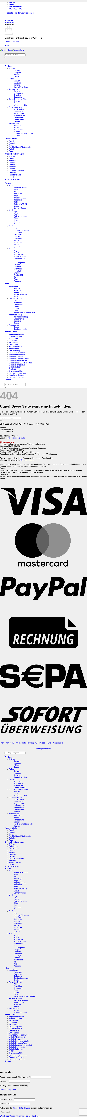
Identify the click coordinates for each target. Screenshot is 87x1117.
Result (16, 253)
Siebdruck (18, 292)
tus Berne (13, 340)
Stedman (17, 267)
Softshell (12, 167)
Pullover (12, 173)
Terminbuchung (27, 460)
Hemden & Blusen (16, 171)
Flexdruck (18, 288)
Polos (11, 79)
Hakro (16, 220)
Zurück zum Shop (12, 42)
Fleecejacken (19, 111)
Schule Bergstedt (16, 357)
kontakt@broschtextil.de (15, 438)
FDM (16, 212)
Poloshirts (18, 303)
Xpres (16, 277)
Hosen (11, 177)
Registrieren (5, 1112)
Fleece (12, 163)
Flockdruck (18, 290)
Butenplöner (14, 349)
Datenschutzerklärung (21, 1108)
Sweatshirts (13, 89)
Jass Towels (18, 232)
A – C (11, 186)
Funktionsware (15, 175)
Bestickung (18, 297)
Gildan (16, 218)
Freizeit (12, 143)
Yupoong (17, 281)
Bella (16, 202)
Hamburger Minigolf (17, 377)
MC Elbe (12, 369)
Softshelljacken (20, 115)
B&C (15, 192)
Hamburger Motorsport (18, 373)
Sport (11, 151)
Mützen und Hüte (20, 105)
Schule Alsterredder (17, 355)
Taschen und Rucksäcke (23, 134)
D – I (11, 210)
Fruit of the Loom (20, 216)
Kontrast (17, 85)
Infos (7, 284)
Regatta (17, 251)
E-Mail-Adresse (7, 1099)
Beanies (17, 101)
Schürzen (17, 321)
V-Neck (16, 75)
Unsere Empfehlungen (14, 154)
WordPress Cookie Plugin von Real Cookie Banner (20, 1116)
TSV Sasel (13, 338)
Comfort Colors (20, 208)
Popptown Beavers (16, 375)
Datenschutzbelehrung (25, 743)
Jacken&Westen (15, 107)
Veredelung (13, 286)
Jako (11, 145)
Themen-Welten (11, 138)
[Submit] (5, 57)
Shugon (17, 265)
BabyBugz (18, 194)
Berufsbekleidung (21, 317)
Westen (17, 121)
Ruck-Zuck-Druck (12, 180)
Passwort (4, 1081)
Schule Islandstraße (17, 365)
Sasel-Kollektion (15, 336)
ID (14, 224)
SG (15, 261)
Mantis (16, 240)
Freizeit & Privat (15, 299)
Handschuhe (19, 130)
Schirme (17, 132)
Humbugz (17, 222)
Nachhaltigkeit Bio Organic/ (20, 147)
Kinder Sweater (20, 97)
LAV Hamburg (14, 351)
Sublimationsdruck (21, 295)
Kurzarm (17, 71)
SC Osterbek (14, 343)
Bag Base (18, 196)
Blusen (16, 323)
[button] (9, 21)
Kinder (16, 77)
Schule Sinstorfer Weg (18, 361)
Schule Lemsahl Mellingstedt (20, 363)
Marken (8, 183)
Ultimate (17, 273)
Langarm (17, 73)
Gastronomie (19, 319)
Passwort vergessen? (8, 1090)
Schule (12, 149)
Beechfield (18, 200)
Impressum (4, 743)
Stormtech (18, 269)
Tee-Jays (17, 271)
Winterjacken (19, 117)
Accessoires (14, 123)
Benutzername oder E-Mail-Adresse (15, 1077)
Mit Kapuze (18, 93)
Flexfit (16, 214)
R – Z (11, 249)
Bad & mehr (18, 125)
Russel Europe (20, 257)
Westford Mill (19, 275)
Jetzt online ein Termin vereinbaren (20, 13)
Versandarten (58, 743)
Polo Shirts (13, 159)
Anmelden (23, 1086)
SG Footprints (19, 263)
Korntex (17, 236)
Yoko (16, 279)
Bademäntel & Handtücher (24, 313)
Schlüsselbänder (20, 329)
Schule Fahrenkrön (16, 367)
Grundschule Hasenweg (19, 353)
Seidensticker (19, 259)
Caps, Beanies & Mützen (19, 99)
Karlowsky (18, 234)
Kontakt (8, 380)
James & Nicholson (21, 230)
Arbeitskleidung (15, 315)
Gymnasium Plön (16, 371)
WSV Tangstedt (15, 345)
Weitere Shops (11, 332)
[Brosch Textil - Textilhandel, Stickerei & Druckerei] (12, 50)
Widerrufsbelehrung (43, 743)
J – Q (11, 226)
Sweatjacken (19, 95)
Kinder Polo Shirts (21, 87)
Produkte (8, 66)
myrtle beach (19, 242)
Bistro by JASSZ (20, 204)
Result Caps (19, 255)
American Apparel (21, 188)
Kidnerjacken (19, 119)
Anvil (16, 190)
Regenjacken (19, 113)
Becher (16, 127)
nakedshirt (18, 244)
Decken (17, 136)
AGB (12, 743)
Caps (16, 103)
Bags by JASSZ (20, 198)
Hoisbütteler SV (15, 347)
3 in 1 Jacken (19, 109)
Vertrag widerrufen (43, 749)
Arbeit (11, 141)
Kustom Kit (18, 238)
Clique (16, 206)
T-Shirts (12, 69)
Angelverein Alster (16, 334)
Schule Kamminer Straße (19, 359)
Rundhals (17, 91)
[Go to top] (1, 745)
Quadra (17, 246)
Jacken (12, 169)
